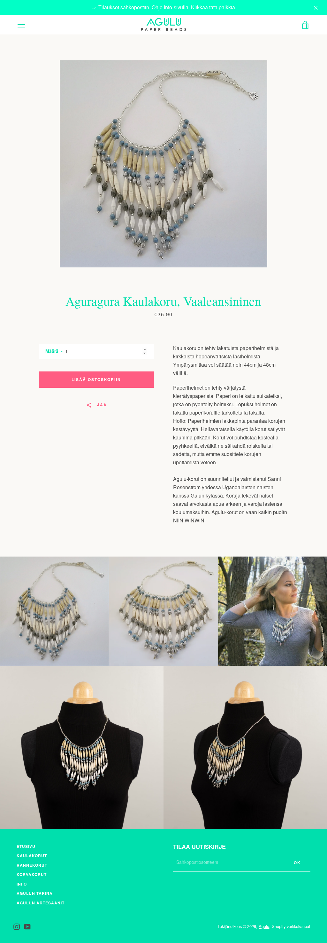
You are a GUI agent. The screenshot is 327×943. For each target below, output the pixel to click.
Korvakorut (32, 874)
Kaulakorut (32, 855)
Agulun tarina (35, 893)
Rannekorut (32, 865)
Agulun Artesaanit (41, 903)
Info (22, 884)
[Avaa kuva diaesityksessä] (163, 163)
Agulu (264, 926)
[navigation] (21, 25)
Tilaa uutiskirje (199, 846)
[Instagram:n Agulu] (16, 926)
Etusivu (26, 846)
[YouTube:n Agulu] (27, 926)
